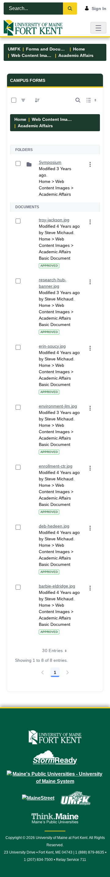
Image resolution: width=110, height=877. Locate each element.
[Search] (70, 8)
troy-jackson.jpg (54, 219)
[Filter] (23, 100)
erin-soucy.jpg (52, 346)
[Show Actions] (90, 164)
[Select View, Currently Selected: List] (92, 100)
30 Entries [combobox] (52, 650)
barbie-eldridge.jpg (57, 586)
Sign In (99, 8)
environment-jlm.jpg (58, 406)
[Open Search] (78, 100)
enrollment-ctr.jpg (55, 466)
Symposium (50, 162)
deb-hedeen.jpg (54, 526)
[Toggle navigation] (98, 27)
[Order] (37, 100)
